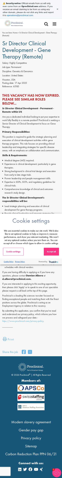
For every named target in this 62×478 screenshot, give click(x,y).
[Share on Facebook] (24, 352)
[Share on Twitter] (30, 352)
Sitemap (31, 446)
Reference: (7, 86)
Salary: (5, 62)
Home (15, 32)
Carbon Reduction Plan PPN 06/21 (31, 454)
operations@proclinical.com (20, 15)
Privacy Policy (20, 261)
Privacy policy (31, 438)
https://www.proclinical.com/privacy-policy (22, 321)
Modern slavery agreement (31, 422)
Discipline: (7, 71)
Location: (6, 75)
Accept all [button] (51, 251)
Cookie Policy (9, 261)
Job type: (6, 67)
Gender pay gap (31, 430)
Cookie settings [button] (13, 251)
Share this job (10, 352)
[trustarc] (53, 261)
